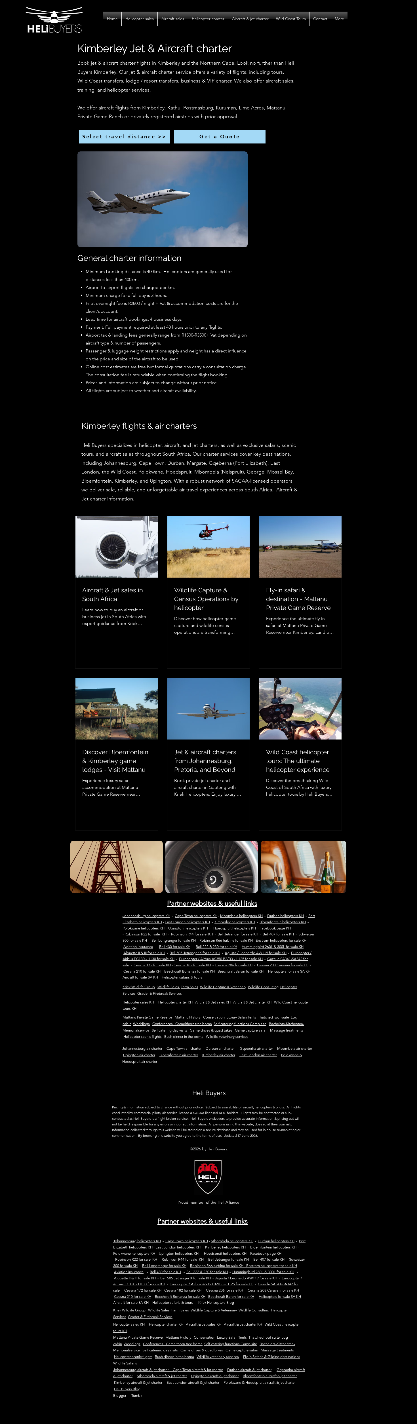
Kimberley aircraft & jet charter (138, 1382)
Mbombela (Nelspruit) (219, 472)
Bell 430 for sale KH (174, 947)
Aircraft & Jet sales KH (213, 1002)
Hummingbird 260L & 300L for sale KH (273, 947)
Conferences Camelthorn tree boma (182, 1024)
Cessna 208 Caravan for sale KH (282, 965)
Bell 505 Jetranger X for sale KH (195, 953)
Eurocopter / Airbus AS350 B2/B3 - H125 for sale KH (221, 959)
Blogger (119, 1395)
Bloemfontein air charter (178, 1055)
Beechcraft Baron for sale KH (241, 971)
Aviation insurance (138, 947)
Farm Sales (189, 987)
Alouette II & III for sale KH (144, 953)
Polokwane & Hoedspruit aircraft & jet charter (260, 1382)
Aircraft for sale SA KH (140, 977)
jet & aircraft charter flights (121, 63)
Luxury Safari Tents (241, 1017)
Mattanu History (188, 1017)
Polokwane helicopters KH (144, 928)
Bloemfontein (96, 481)
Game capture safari (251, 1030)
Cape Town (152, 463)
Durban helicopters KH (285, 916)
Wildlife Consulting (263, 987)
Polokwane (150, 472)
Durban (175, 463)
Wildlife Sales (168, 987)
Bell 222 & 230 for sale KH (216, 947)
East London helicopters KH (187, 922)
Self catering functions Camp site (240, 1024)
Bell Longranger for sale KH (173, 940)
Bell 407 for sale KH (278, 934)
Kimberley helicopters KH (234, 922)
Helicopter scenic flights (142, 1036)
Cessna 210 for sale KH (142, 971)
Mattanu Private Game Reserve (147, 1017)
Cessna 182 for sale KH (192, 965)
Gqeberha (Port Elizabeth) (238, 463)
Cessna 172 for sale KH (152, 965)
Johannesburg (120, 463)
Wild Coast (123, 472)
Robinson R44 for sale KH (192, 934)
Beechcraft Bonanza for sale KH (189, 971)
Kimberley (126, 481)
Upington (160, 481)
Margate (196, 463)
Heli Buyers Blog (127, 1389)
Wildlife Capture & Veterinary (223, 987)
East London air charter (258, 1055)
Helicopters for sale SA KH (289, 971)
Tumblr (136, 1395)
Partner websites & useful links (212, 903)
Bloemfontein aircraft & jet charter (270, 1376)
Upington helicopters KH (188, 928)
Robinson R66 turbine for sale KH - (227, 940)
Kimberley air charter (218, 1055)
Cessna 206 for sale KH (233, 965)
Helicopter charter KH (175, 1002)
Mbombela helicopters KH (241, 916)
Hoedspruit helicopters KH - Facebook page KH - (253, 928)
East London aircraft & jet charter (193, 1382)
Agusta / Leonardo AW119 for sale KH (256, 953)
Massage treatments (286, 1030)
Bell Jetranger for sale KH (238, 934)
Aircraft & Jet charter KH (252, 1002)
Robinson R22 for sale (142, 934)
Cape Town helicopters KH (196, 916)
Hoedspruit (178, 472)
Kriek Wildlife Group (139, 987)
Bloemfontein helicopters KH (283, 922)
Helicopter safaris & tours (182, 977)
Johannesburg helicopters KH (146, 916)
